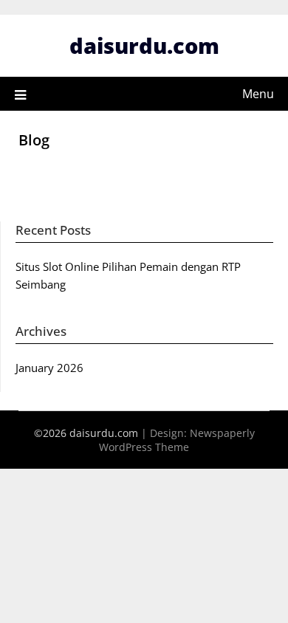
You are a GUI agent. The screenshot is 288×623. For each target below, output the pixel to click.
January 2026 (49, 367)
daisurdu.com (144, 45)
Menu (258, 94)
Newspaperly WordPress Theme (177, 440)
